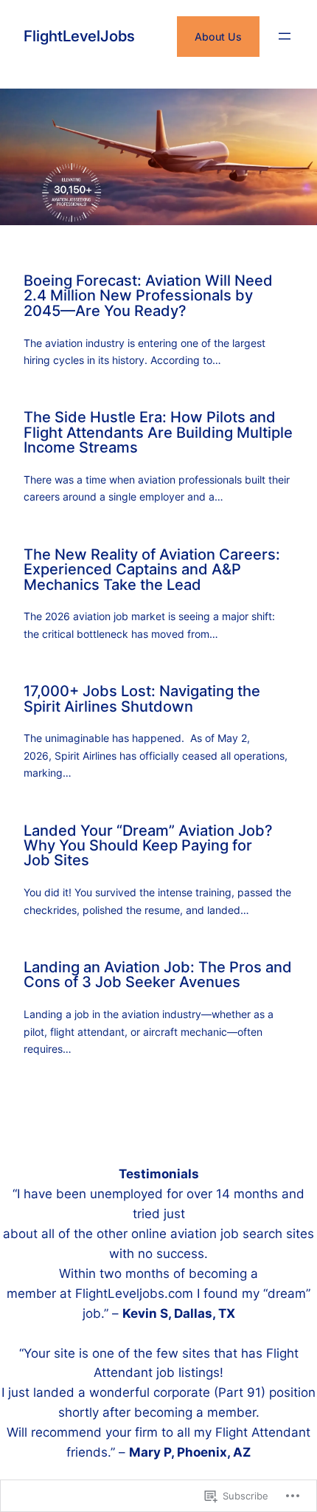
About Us (218, 36)
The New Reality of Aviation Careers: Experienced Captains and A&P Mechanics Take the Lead (152, 569)
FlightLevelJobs (79, 36)
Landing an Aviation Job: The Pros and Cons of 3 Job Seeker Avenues (158, 975)
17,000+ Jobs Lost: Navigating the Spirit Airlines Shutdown (142, 699)
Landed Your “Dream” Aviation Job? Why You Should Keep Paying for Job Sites (148, 845)
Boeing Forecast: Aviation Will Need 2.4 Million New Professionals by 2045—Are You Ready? (148, 295)
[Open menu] (284, 36)
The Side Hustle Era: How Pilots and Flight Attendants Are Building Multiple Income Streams (158, 432)
